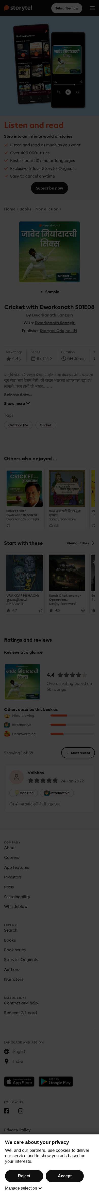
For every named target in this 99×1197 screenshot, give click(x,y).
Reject (24, 1176)
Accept (65, 1176)
